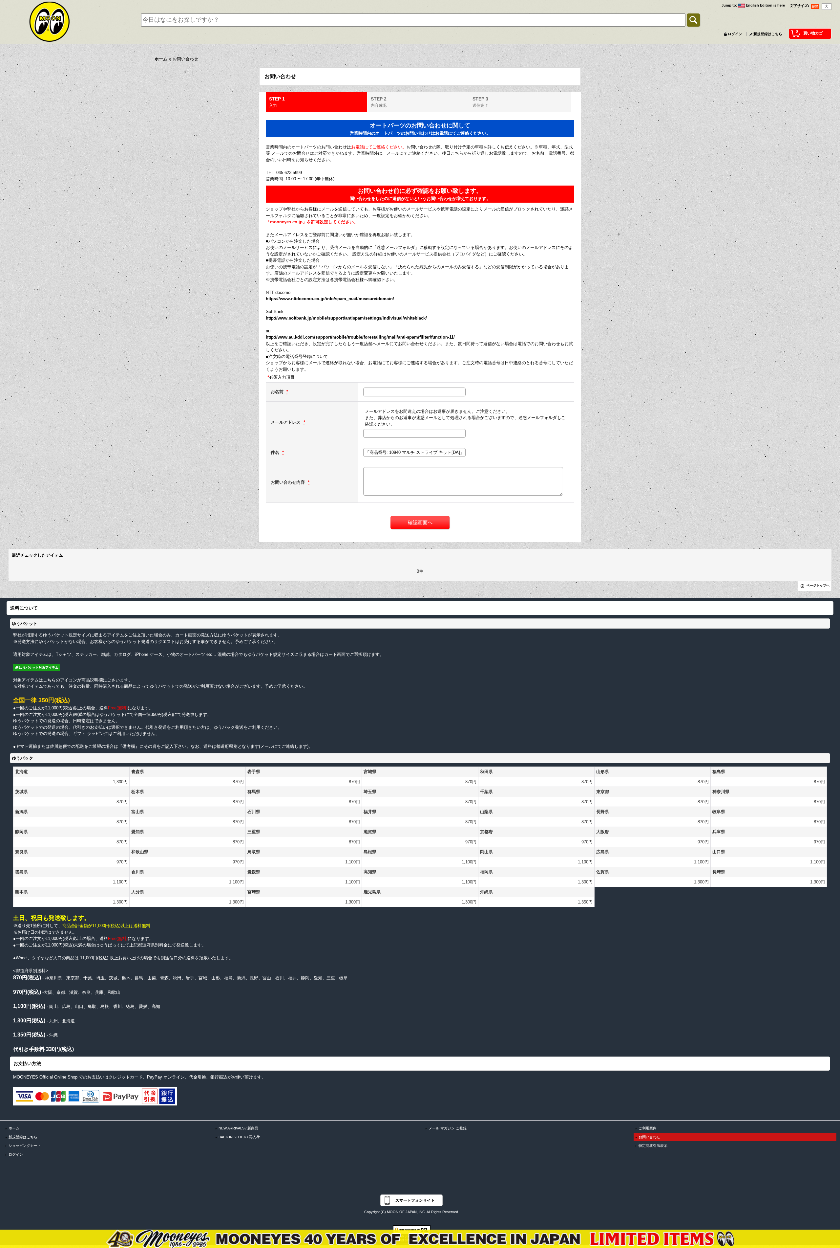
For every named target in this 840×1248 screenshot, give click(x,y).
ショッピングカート (25, 1146)
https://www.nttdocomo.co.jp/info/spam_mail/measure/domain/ (330, 298)
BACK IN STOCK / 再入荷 (239, 1137)
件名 (276, 452)
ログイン (735, 34)
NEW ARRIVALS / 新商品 (238, 1128)
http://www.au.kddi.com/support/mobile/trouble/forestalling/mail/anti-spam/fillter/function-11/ (360, 337)
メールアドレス (286, 422)
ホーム (14, 1128)
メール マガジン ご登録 (448, 1128)
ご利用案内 (648, 1128)
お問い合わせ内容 (288, 482)
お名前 (278, 391)
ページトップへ (818, 585)
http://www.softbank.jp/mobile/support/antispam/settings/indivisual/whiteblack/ (346, 318)
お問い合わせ (649, 1137)
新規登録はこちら (767, 34)
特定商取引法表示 (653, 1146)
